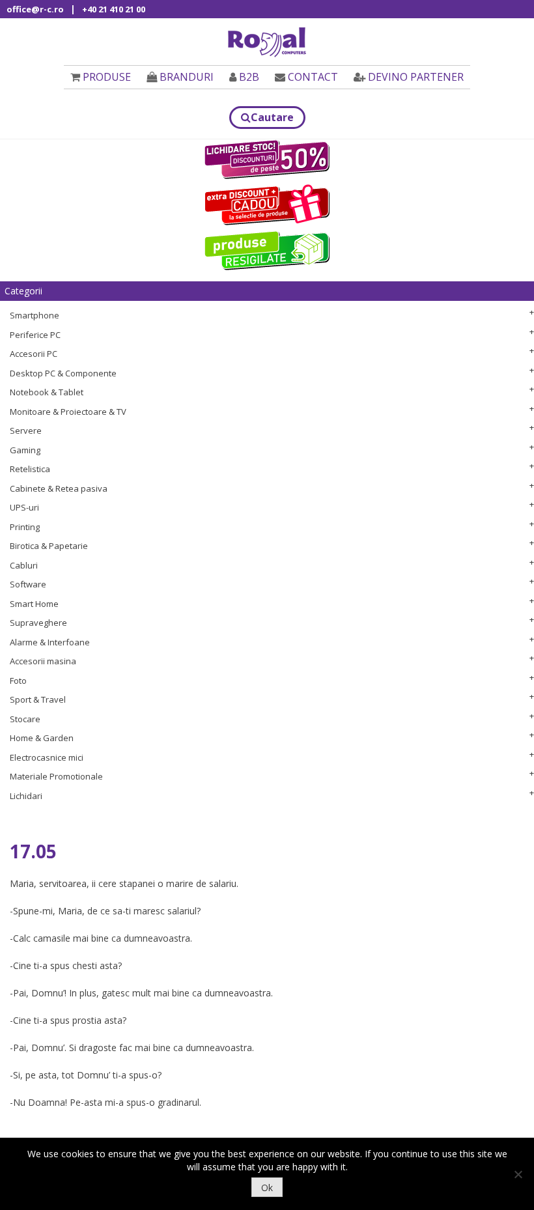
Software (28, 584)
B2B (249, 77)
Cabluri (24, 565)
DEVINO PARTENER (416, 77)
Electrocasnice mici (46, 757)
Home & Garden (42, 738)
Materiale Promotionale (56, 776)
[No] (517, 1174)
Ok (267, 1187)
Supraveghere (38, 622)
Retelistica (30, 469)
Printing (25, 527)
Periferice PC (35, 335)
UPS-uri (24, 507)
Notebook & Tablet (46, 392)
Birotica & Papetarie (49, 546)
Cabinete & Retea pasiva (58, 488)
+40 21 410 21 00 (113, 9)
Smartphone (34, 315)
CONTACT (313, 77)
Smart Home (34, 604)
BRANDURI (187, 77)
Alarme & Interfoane (50, 642)
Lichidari (26, 796)
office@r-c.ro (35, 9)
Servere (26, 430)
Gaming (25, 450)
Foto (18, 680)
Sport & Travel (38, 699)
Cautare (272, 117)
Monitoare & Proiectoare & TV (68, 411)
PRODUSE (107, 77)
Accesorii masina (43, 661)
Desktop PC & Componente (63, 373)
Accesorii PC (33, 353)
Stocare (25, 719)
